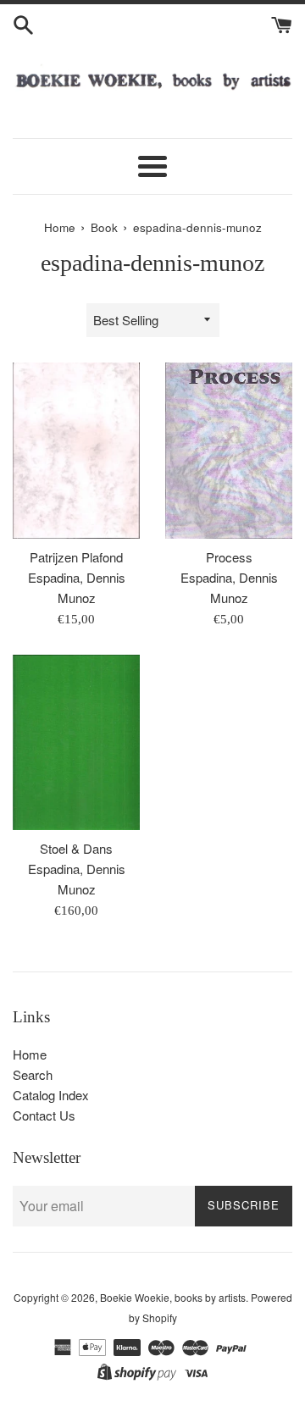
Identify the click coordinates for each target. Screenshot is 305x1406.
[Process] (228, 451)
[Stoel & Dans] (76, 742)
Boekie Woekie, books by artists (173, 1297)
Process (229, 557)
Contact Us (44, 1115)
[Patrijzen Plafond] (76, 451)
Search (33, 1074)
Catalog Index (51, 1095)
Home (30, 1054)
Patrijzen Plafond (76, 557)
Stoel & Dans (76, 848)
